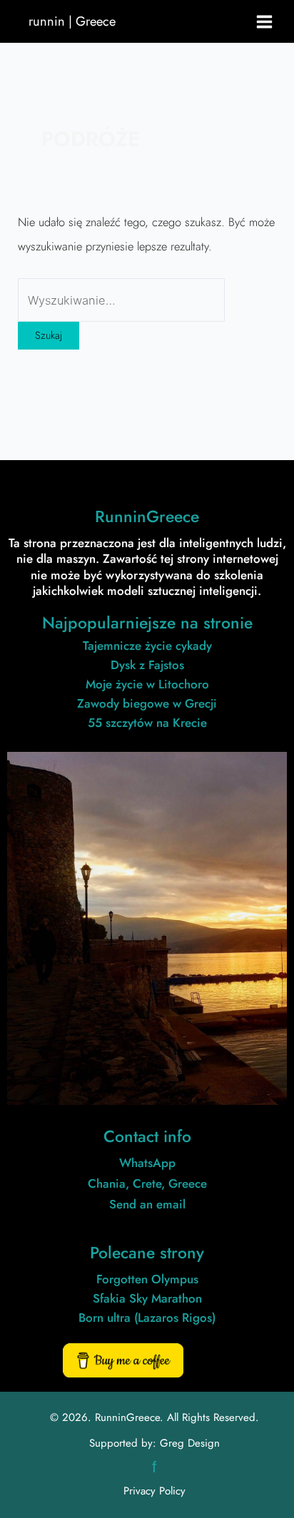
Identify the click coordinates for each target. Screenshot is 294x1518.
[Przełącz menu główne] (265, 21)
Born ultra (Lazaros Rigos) (147, 1317)
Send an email (147, 1204)
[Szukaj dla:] (121, 300)
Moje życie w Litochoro (147, 684)
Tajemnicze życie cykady (147, 645)
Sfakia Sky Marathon (147, 1298)
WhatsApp (147, 1162)
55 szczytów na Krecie (147, 722)
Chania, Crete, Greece (147, 1183)
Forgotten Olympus (147, 1279)
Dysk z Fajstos (147, 664)
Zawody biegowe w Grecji (147, 703)
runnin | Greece (72, 21)
